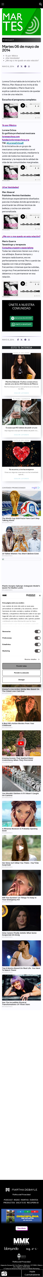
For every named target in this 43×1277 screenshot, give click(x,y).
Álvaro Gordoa (21, 399)
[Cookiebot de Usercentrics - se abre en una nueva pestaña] (26, 595)
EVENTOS (34, 1200)
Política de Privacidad (21, 1261)
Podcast (8, 40)
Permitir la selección (21, 673)
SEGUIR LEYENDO (21, 393)
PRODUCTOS (9, 1203)
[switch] (38, 638)
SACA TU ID (21, 1203)
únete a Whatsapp (23, 324)
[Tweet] (21, 66)
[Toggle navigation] (2, 4)
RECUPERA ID (33, 1203)
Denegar (21, 680)
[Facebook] (18, 66)
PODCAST (8, 1200)
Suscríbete (21, 1228)
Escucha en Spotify (23, 318)
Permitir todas (21, 666)
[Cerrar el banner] (40, 595)
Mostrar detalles (31, 659)
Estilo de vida (22, 353)
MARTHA (25, 1200)
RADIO (17, 1200)
